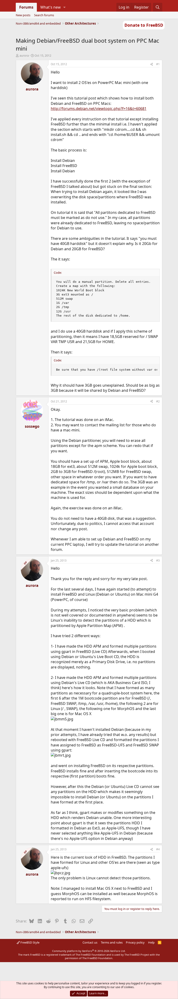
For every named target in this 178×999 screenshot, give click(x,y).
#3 (158, 560)
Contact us (90, 942)
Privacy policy (135, 942)
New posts (23, 15)
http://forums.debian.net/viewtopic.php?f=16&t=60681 (98, 108)
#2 (158, 401)
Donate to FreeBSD (143, 25)
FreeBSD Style (29, 942)
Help (151, 942)
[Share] (152, 64)
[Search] (157, 7)
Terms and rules (112, 942)
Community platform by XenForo (89, 951)
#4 (158, 849)
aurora (24, 55)
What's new (50, 7)
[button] (64, 7)
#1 (158, 64)
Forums (26, 7)
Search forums (44, 15)
